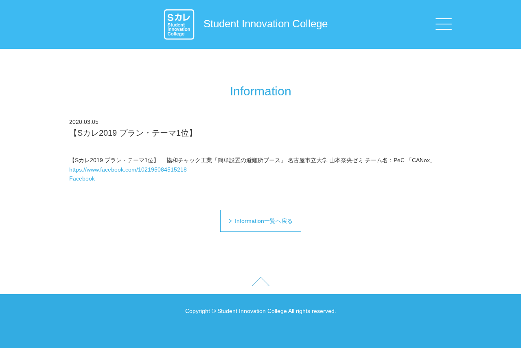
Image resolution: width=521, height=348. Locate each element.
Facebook (82, 178)
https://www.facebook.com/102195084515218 (128, 169)
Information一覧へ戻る (264, 221)
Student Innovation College (266, 24)
